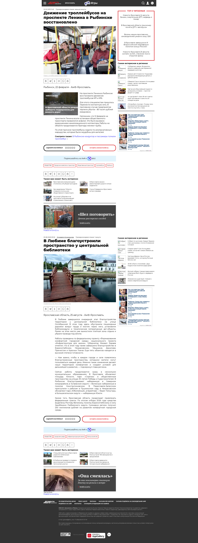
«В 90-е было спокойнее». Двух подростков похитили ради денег (140, 264)
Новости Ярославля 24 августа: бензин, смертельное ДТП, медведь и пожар (136, 17)
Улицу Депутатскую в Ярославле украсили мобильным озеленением (65, 454)
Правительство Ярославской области (57, 303)
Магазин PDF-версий (106, 501)
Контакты (77, 503)
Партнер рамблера (78, 534)
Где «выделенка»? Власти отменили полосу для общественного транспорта (63, 191)
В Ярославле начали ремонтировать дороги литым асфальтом (100, 183)
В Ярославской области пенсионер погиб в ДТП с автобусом (136, 26)
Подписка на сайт (65, 503)
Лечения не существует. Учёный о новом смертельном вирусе (140, 280)
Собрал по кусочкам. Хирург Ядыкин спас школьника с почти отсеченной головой (141, 243)
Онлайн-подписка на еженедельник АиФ (131, 501)
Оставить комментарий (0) (99, 148)
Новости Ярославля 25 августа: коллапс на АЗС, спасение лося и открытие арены (136, 54)
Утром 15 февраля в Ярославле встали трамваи (100, 190)
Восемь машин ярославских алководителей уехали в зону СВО (136, 35)
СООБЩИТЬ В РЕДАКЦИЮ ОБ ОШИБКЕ (96, 503)
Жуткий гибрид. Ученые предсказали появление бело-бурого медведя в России (141, 273)
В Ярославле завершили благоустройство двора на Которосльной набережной (100, 462)
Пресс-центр (82, 501)
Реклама (93, 501)
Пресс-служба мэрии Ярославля (55, 75)
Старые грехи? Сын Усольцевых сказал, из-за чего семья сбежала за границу (140, 250)
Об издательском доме (67, 501)
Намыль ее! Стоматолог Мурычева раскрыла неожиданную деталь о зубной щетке (140, 75)
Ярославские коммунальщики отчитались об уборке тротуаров (65, 183)
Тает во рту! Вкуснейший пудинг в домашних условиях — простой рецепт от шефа (140, 91)
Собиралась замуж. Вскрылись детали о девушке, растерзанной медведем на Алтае (139, 68)
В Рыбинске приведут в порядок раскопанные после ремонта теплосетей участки (65, 462)
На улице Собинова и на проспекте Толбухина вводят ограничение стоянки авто (63, 198)
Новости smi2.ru (51, 230)
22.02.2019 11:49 (49, 9)
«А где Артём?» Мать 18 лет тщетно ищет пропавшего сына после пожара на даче (140, 98)
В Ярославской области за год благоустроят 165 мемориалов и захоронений (101, 454)
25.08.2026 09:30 (49, 237)
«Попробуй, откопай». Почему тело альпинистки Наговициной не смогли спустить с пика (140, 106)
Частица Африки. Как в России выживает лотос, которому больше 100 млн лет (140, 258)
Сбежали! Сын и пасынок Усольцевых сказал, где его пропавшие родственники (141, 83)
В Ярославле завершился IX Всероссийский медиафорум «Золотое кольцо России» (136, 45)
